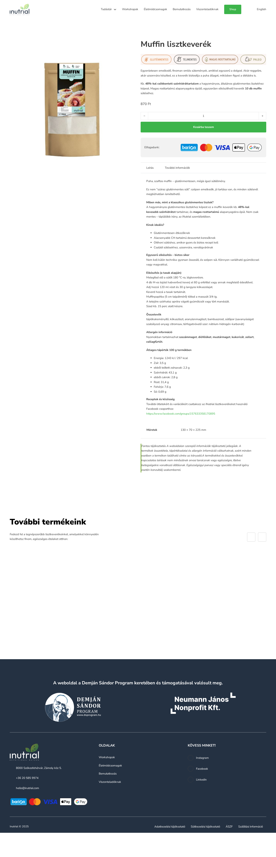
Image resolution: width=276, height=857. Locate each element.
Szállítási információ (250, 826)
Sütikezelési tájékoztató (205, 826)
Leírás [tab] (150, 168)
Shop (232, 9)
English (261, 9)
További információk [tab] (177, 168)
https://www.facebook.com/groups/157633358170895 (180, 414)
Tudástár (106, 9)
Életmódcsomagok (155, 9)
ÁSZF (229, 826)
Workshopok (130, 9)
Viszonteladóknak (207, 9)
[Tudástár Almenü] (115, 9)
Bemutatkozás (182, 9)
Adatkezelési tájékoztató (169, 826)
